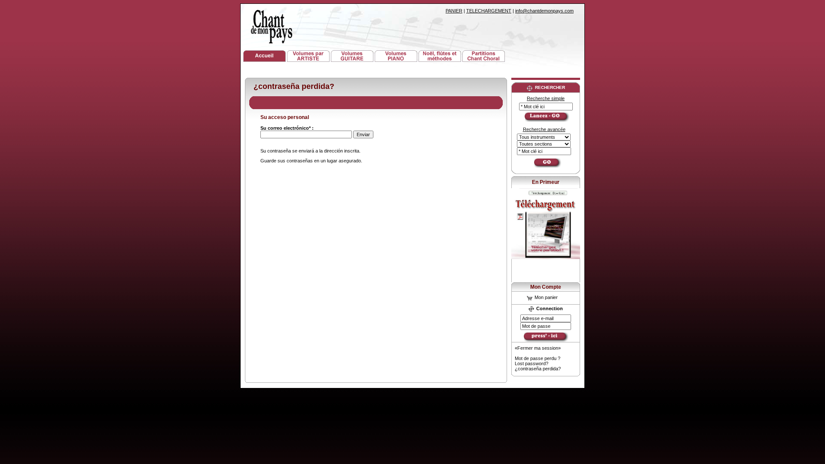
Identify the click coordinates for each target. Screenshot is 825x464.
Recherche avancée (544, 129)
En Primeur (545, 182)
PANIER (454, 10)
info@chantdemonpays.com (544, 10)
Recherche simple (546, 98)
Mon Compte (545, 287)
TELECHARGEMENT (488, 10)
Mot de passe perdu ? (537, 358)
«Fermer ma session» (538, 348)
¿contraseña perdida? (538, 368)
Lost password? (531, 363)
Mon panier (545, 297)
